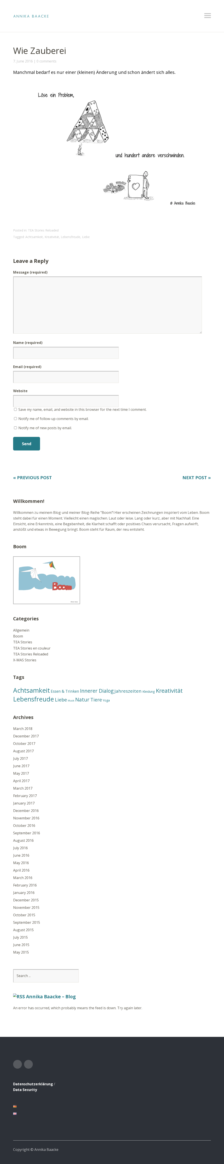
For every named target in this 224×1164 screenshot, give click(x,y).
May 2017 (21, 773)
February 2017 (25, 795)
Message (30, 272)
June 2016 (21, 855)
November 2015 (26, 907)
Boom (18, 636)
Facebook (17, 1064)
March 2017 (22, 788)
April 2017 (21, 780)
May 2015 (21, 952)
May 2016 (21, 862)
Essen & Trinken (65, 691)
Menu (207, 15)
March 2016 (22, 877)
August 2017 (23, 751)
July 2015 (20, 937)
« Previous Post (32, 478)
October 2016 (24, 825)
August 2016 (23, 840)
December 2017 (26, 736)
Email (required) (27, 366)
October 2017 (24, 743)
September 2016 (26, 833)
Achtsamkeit (34, 237)
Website (20, 390)
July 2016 (20, 847)
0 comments (46, 61)
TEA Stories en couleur (32, 648)
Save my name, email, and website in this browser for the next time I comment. (82, 409)
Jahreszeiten (128, 691)
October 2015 (24, 915)
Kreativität (52, 237)
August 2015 (23, 929)
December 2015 (26, 900)
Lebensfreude (70, 237)
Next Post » (196, 478)
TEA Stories (22, 642)
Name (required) (27, 342)
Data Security (25, 1089)
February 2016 (25, 885)
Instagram (28, 1064)
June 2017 (21, 766)
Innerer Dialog (97, 690)
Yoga (106, 700)
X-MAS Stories (24, 660)
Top (206, 1149)
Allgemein (21, 630)
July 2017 (20, 758)
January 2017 (24, 803)
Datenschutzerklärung (33, 1084)
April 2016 (21, 870)
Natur (82, 699)
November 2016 (26, 818)
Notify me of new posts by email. (45, 427)
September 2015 (26, 922)
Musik (71, 700)
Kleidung (148, 691)
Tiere (96, 699)
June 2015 (21, 944)
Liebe (86, 237)
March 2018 (22, 728)
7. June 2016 (23, 61)
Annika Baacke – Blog (51, 996)
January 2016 (24, 892)
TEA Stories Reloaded (43, 230)
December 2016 (26, 810)
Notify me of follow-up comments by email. (53, 418)
